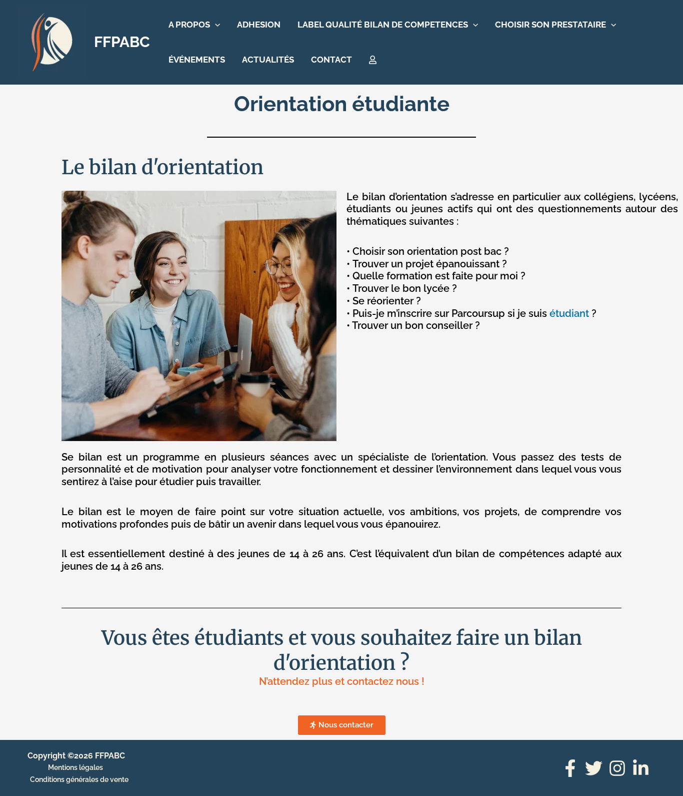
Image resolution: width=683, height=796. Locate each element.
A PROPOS (189, 25)
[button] (215, 24)
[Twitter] (593, 768)
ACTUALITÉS (268, 60)
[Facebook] (570, 768)
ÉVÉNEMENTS (196, 60)
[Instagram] (617, 768)
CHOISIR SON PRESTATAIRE (550, 25)
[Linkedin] (641, 768)
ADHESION (258, 25)
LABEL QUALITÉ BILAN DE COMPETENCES (383, 25)
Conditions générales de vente (79, 779)
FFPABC (122, 42)
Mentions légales (75, 767)
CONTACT (331, 60)
